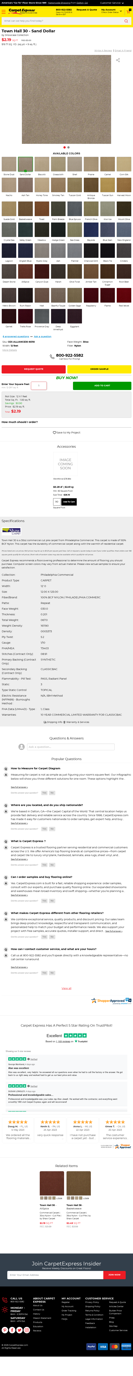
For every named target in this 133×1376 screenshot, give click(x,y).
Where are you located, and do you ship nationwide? (47, 805)
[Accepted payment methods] (108, 1346)
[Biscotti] (50, 1198)
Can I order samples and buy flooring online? (41, 877)
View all (66, 988)
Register (66, 1302)
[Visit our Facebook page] (12, 1330)
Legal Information (94, 1319)
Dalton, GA (82, 3)
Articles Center (116, 1306)
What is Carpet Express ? (28, 841)
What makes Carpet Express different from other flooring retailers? (57, 913)
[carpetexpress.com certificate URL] (115, 1146)
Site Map (113, 1326)
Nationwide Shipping (59, 3)
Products (37, 1322)
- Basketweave (74, 1207)
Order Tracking (69, 1311)
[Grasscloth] (54, 1198)
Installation (90, 1327)
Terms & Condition (94, 1315)
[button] (4, 12)
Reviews (37, 1331)
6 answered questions (16, 337)
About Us (37, 1306)
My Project (67, 1315)
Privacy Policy (92, 1302)
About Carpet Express (44, 1300)
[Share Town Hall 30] (118, 60)
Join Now (115, 1275)
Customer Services (118, 1330)
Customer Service (99, 1298)
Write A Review (103, 51)
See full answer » (19, 787)
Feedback (90, 1323)
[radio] (9, 166)
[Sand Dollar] (46, 1198)
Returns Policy (92, 1311)
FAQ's (64, 1319)
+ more (59, 1198)
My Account (71, 1298)
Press (112, 1318)
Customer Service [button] (110, 3)
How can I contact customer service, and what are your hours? (53, 949)
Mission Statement (42, 1318)
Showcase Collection (17, 35)
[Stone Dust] (41, 1198)
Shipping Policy (92, 1306)
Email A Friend (123, 51)
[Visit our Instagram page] (27, 1330)
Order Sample (99, 369)
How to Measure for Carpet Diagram (35, 768)
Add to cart (69, 502)
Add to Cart (102, 386)
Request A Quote (117, 1302)
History (36, 1314)
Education (38, 1327)
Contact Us (38, 1310)
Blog (111, 1322)
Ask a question (42, 337)
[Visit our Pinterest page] (5, 1330)
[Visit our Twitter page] (19, 1330)
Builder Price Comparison (115, 1312)
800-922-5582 (17, 1302)
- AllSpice (48, 1207)
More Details (9, 350)
